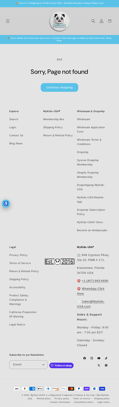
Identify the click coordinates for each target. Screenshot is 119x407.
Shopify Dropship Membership (88, 174)
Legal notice (103, 402)
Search (13, 119)
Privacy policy (62, 398)
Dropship (82, 152)
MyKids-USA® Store (90, 222)
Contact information (60, 402)
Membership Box (53, 119)
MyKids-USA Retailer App (90, 199)
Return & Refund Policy (58, 135)
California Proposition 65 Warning (23, 314)
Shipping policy (102, 398)
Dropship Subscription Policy (91, 212)
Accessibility (17, 287)
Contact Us (16, 135)
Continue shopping (59, 87)
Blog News (16, 143)
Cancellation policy (83, 402)
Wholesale (83, 119)
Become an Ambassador (92, 230)
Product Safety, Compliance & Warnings (19, 300)
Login (12, 127)
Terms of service (81, 398)
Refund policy (44, 398)
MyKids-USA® (38, 395)
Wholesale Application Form (91, 129)
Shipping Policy (53, 127)
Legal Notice (17, 324)
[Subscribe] (43, 364)
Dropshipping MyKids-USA (91, 187)
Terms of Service (20, 263)
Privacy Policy (18, 255)
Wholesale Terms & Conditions (89, 142)
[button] (8, 21)
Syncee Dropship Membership (88, 162)
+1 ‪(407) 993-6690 (95, 280)
